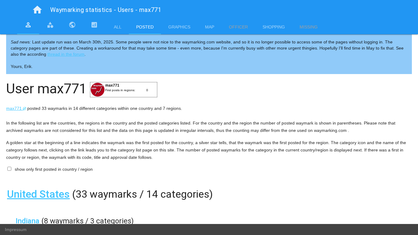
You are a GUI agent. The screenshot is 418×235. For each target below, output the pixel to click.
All (117, 26)
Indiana (27, 221)
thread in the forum (65, 54)
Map (209, 26)
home (37, 9)
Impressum (16, 229)
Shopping (274, 26)
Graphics (179, 26)
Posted (145, 26)
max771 (14, 108)
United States (38, 194)
